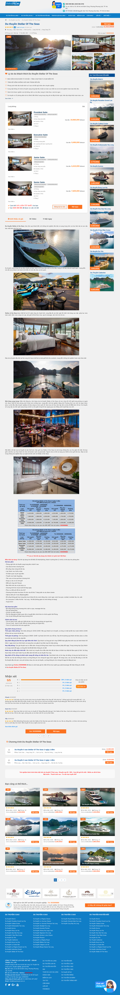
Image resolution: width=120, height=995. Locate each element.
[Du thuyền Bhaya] (14, 893)
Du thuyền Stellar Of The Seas (31, 20)
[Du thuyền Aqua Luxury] (97, 856)
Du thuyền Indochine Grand (54, 863)
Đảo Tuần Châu (18, 29)
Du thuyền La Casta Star (90, 834)
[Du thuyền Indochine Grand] (60, 856)
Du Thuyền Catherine (98, 273)
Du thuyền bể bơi (66, 972)
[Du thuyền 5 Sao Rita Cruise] (102, 240)
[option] (14, 893)
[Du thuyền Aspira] (106, 893)
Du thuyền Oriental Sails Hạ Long (71, 921)
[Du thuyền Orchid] (32, 893)
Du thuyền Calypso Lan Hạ (41, 944)
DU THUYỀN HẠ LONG (12, 15)
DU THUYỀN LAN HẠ (27, 15)
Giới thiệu (107, 15)
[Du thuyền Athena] (51, 893)
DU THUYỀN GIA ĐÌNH (68, 977)
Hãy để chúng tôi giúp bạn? (100, 905)
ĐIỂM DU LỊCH (81, 15)
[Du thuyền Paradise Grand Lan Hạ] (102, 112)
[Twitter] (48, 735)
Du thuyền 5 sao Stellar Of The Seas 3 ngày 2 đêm (35, 750)
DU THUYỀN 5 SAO (67, 963)
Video (34, 219)
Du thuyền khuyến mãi (99, 75)
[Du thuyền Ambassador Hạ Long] (102, 154)
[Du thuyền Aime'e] (102, 89)
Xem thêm (8, 98)
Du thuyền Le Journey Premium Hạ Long (45, 923)
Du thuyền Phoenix (39, 937)
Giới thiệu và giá (16, 219)
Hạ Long (9, 29)
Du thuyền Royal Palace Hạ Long (71, 919)
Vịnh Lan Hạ (27, 29)
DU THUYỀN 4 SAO (67, 966)
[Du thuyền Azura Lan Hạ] (60, 826)
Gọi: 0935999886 (35, 731)
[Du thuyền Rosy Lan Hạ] (102, 197)
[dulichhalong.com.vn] (27, 4)
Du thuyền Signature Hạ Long (42, 933)
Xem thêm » (11, 129)
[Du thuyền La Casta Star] (97, 826)
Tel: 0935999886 (53, 902)
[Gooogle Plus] (44, 735)
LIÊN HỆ (98, 15)
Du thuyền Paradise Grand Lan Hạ (19, 804)
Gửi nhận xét (81, 686)
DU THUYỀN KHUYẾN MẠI (43, 15)
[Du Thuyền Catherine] (102, 282)
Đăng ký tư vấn (59, 207)
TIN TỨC (45, 980)
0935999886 (110, 33)
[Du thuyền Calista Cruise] (102, 133)
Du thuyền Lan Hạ (14, 20)
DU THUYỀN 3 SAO (67, 969)
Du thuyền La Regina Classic (41, 919)
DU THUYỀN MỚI (66, 961)
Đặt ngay (107, 24)
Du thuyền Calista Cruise (99, 123)
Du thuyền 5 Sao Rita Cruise (100, 230)
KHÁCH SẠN (71, 15)
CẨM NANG (90, 15)
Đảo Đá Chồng (49, 752)
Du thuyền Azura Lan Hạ (53, 834)
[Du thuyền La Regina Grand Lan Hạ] (22, 856)
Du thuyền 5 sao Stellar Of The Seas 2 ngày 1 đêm (35, 760)
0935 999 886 (17, 208)
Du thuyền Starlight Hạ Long (41, 926)
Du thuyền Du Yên (96, 251)
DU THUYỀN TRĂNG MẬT (69, 980)
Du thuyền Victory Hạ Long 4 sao (43, 930)
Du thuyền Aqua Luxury (90, 863)
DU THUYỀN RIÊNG (67, 975)
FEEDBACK (46, 989)
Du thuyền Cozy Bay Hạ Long (70, 923)
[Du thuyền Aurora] (102, 176)
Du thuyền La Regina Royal (41, 940)
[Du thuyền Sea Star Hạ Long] (102, 218)
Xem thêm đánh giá (11, 726)
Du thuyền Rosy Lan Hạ (98, 187)
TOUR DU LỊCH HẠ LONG (58, 15)
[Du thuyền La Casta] (87, 893)
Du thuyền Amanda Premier (41, 928)
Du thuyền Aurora (96, 166)
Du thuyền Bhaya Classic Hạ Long (43, 947)
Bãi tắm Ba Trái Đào (56, 763)
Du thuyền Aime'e (96, 79)
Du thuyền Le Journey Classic (42, 921)
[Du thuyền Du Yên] (102, 261)
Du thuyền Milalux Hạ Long (41, 942)
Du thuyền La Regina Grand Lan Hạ (19, 863)
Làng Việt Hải (36, 29)
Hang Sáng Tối (46, 29)
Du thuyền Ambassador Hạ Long (102, 145)
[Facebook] (39, 735)
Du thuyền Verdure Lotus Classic (43, 935)
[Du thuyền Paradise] (69, 893)
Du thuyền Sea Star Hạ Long (100, 209)
